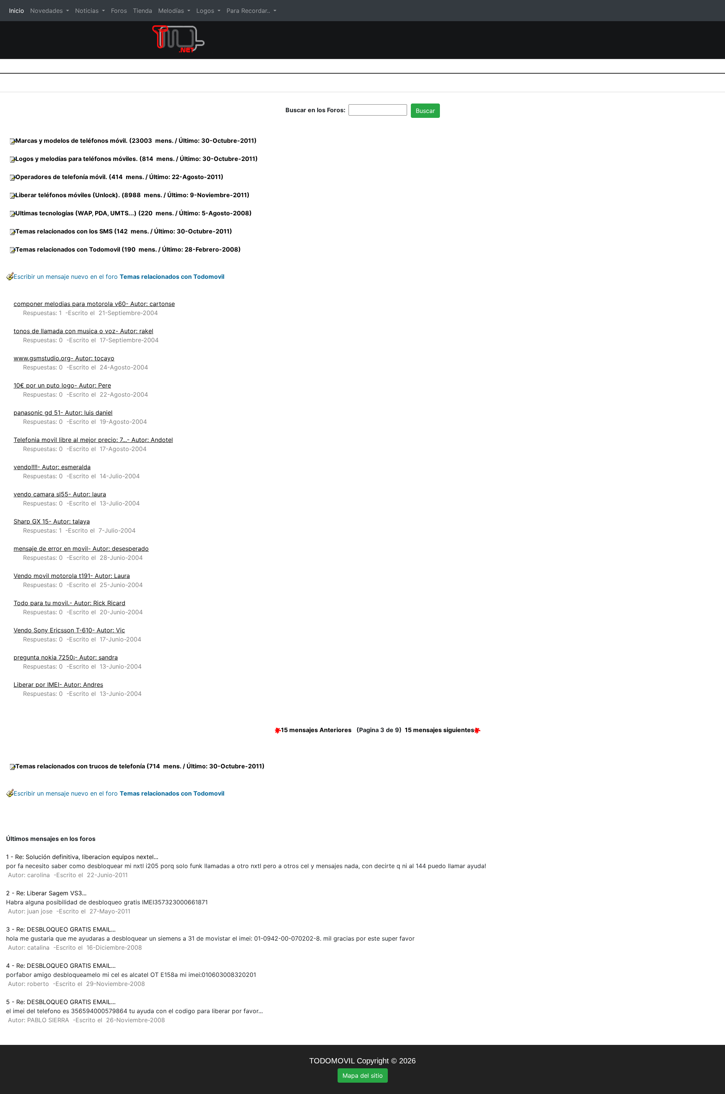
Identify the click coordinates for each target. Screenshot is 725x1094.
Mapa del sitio (362, 1075)
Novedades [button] (47, 10)
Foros (119, 10)
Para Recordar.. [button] (249, 10)
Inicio (18, 10)
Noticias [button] (87, 10)
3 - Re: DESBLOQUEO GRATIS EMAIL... (61, 929)
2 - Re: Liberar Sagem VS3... (46, 893)
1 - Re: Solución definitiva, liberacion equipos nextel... (82, 857)
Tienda (142, 10)
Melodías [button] (172, 10)
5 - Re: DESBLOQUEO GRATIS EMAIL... (61, 1002)
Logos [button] (206, 10)
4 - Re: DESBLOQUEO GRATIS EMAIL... (61, 965)
